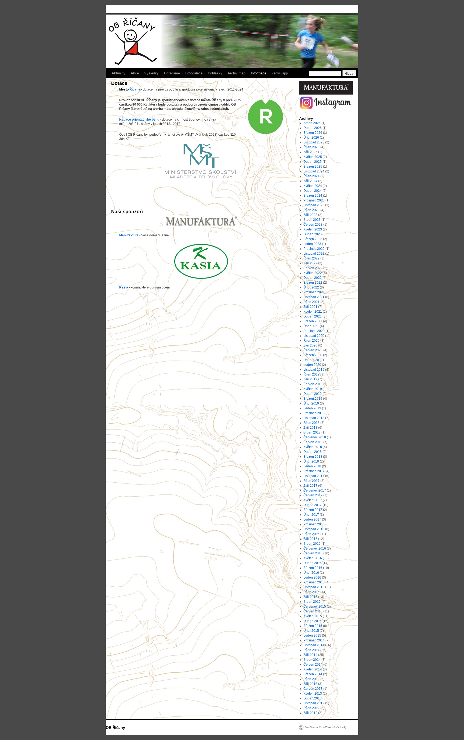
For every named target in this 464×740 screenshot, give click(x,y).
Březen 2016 (312, 568)
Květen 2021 (312, 311)
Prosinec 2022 (314, 249)
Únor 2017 (311, 515)
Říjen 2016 (311, 534)
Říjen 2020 (311, 340)
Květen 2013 (312, 693)
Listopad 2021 (313, 297)
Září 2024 (310, 181)
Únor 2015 (311, 631)
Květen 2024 (312, 186)
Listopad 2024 (313, 171)
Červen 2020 (312, 350)
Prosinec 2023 (314, 200)
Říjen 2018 (311, 423)
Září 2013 (310, 684)
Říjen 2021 (311, 302)
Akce (135, 72)
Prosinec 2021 (314, 292)
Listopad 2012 (313, 703)
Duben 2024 (312, 191)
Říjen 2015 (311, 592)
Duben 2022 (312, 278)
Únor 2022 (311, 287)
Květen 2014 (312, 669)
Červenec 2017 (314, 490)
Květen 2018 (312, 447)
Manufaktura (129, 235)
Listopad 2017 (313, 476)
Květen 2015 (312, 616)
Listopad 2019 (313, 369)
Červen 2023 (312, 224)
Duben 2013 (312, 698)
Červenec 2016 (314, 548)
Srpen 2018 (312, 432)
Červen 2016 (312, 553)
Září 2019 (310, 379)
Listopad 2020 (313, 336)
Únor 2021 (311, 326)
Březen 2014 (312, 674)
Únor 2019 (311, 403)
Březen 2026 (312, 133)
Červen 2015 (312, 611)
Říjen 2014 (311, 650)
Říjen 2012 (311, 708)
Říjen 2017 (311, 481)
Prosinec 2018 (314, 413)
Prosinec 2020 (314, 331)
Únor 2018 (311, 461)
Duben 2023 (312, 234)
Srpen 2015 (312, 602)
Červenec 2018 (314, 437)
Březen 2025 (312, 166)
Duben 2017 (312, 505)
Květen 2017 (312, 500)
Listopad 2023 (313, 205)
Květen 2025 (312, 157)
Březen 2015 (312, 626)
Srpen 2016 (312, 544)
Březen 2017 (312, 510)
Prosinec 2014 (314, 640)
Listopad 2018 (313, 418)
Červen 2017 (312, 495)
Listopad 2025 (313, 142)
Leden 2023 (312, 244)
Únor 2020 (311, 360)
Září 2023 (310, 215)
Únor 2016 (311, 573)
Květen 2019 (312, 389)
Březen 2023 (312, 239)
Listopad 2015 (313, 587)
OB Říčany (115, 727)
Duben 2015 (312, 621)
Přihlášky (215, 72)
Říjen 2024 (311, 176)
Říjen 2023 (311, 210)
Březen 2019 (312, 398)
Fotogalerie (193, 72)
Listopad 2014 (313, 645)
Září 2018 (310, 427)
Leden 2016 (312, 577)
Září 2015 (310, 597)
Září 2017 (310, 486)
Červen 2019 (312, 384)
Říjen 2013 (311, 679)
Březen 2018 (312, 457)
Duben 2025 (312, 162)
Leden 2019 (312, 408)
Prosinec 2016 (314, 524)
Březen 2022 (312, 282)
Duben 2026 (312, 128)
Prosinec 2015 (314, 582)
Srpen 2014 (312, 660)
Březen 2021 (312, 321)
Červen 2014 (312, 664)
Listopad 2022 (313, 253)
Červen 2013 (312, 689)
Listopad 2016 (313, 529)
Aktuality (118, 72)
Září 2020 (310, 345)
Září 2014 (310, 655)
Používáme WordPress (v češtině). (326, 727)
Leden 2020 (312, 365)
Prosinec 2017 (314, 471)
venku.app (280, 72)
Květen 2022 (312, 273)
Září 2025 (310, 152)
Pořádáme (172, 72)
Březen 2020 (312, 355)
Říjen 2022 (311, 258)
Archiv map (236, 72)
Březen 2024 (312, 195)
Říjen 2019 (311, 374)
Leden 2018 (312, 466)
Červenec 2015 (314, 606)
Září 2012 (310, 713)
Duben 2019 (312, 394)
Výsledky (151, 72)
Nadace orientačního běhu (139, 119)
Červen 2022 (312, 268)
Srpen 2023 (312, 220)
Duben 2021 (312, 316)
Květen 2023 (312, 229)
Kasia (123, 287)
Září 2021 (310, 307)
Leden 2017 (312, 519)
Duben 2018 (312, 452)
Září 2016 (310, 539)
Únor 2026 (311, 137)
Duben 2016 (312, 563)
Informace (258, 72)
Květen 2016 (312, 558)
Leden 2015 (312, 635)
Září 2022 (310, 263)
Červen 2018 (312, 442)
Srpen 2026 (312, 123)
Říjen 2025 (311, 147)
